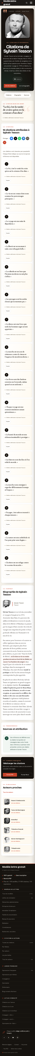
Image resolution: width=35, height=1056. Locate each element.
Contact (16, 1044)
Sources (26, 95)
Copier (8, 180)
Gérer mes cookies (16, 1049)
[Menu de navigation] (31, 3)
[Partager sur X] (15, 138)
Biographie (17, 95)
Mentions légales (7, 1044)
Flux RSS (6, 1049)
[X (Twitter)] (8, 1037)
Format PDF (10, 774)
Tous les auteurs (8, 792)
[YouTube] (13, 1037)
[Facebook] (4, 1037)
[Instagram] (17, 1037)
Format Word (25, 775)
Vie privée (24, 1044)
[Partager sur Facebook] (11, 138)
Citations (8, 95)
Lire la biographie (24, 86)
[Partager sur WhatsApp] (19, 138)
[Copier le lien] (4, 142)
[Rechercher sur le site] (27, 3)
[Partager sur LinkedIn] (23, 138)
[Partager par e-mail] (27, 138)
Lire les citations (10, 86)
